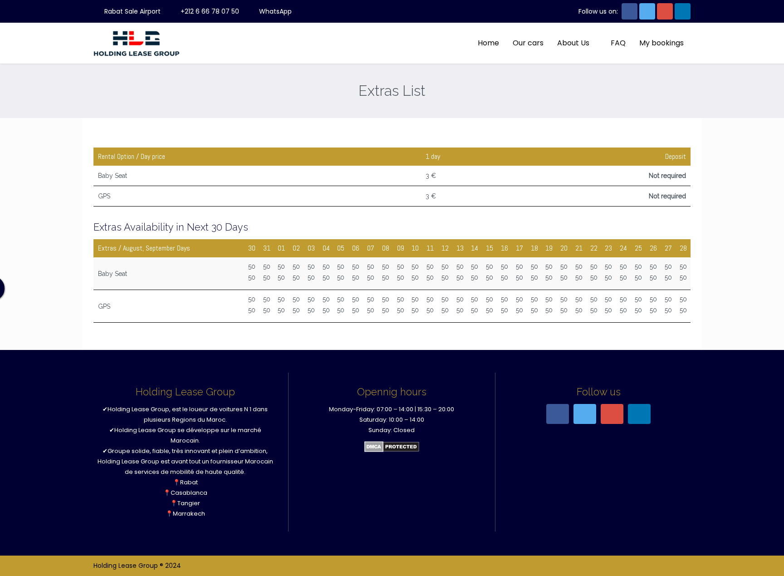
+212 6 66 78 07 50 (209, 11)
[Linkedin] (683, 11)
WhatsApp (274, 11)
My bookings (661, 43)
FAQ (618, 43)
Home (488, 43)
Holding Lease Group (138, 409)
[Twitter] (647, 11)
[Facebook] (629, 11)
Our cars (528, 43)
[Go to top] (769, 561)
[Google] (665, 11)
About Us (573, 43)
